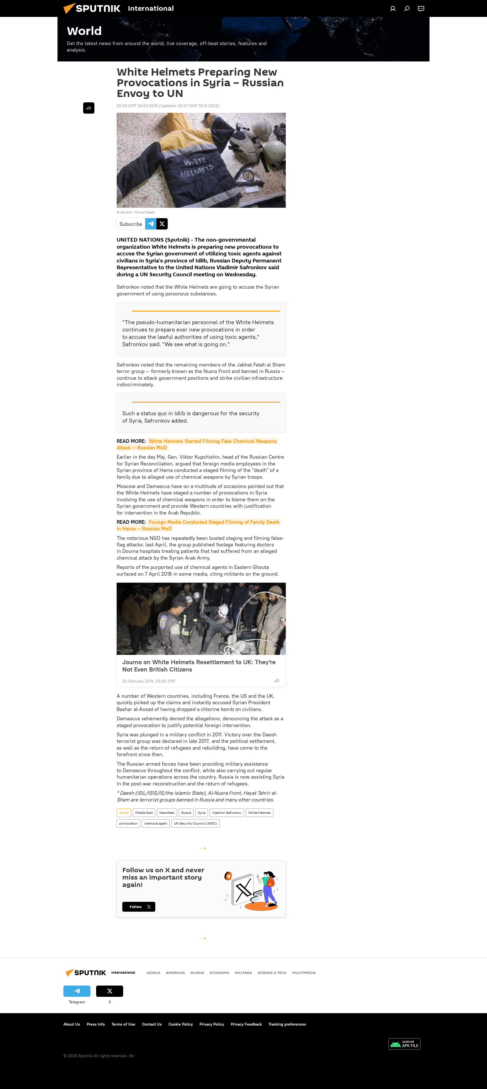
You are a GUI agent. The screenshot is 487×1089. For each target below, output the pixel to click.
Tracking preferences (287, 1024)
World (124, 812)
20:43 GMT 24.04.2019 (137, 105)
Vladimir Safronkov (227, 812)
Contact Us (152, 1024)
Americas (175, 972)
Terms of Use (123, 1024)
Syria (201, 812)
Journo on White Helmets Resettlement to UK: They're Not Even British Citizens (199, 665)
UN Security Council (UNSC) (195, 823)
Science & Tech (272, 972)
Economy (219, 972)
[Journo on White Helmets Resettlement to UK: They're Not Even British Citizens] (201, 619)
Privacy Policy (212, 1024)
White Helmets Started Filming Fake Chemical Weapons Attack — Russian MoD (197, 444)
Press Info (96, 1024)
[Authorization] (393, 8)
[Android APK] (404, 1044)
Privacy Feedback (246, 1024)
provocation (128, 823)
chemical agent (155, 823)
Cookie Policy (181, 1024)
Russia (186, 812)
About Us (71, 1024)
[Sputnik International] (94, 15)
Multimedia (304, 972)
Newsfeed (167, 812)
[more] (277, 680)
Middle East (144, 812)
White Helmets (259, 812)
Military (243, 972)
